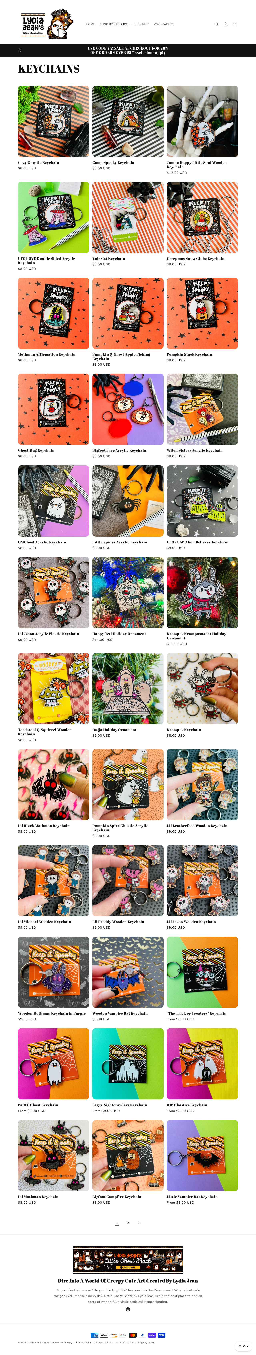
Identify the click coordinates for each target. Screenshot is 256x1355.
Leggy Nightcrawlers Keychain (119, 1105)
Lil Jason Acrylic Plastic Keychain (48, 634)
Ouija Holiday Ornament (114, 730)
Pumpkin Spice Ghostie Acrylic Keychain (120, 828)
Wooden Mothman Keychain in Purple (52, 1013)
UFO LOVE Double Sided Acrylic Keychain (46, 260)
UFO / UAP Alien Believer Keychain (198, 542)
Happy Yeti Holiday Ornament (119, 634)
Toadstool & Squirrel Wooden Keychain (45, 732)
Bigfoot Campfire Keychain (116, 1197)
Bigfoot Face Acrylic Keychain (119, 450)
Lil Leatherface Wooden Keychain (197, 826)
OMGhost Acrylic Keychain (42, 542)
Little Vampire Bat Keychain (192, 1197)
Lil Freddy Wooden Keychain (118, 922)
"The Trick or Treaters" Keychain (197, 1013)
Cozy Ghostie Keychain (38, 162)
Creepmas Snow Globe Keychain (196, 258)
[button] (115, 24)
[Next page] (138, 1222)
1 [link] (117, 1223)
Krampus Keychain (184, 730)
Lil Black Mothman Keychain (44, 826)
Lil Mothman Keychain (38, 1197)
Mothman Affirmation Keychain (47, 354)
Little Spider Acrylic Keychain (119, 542)
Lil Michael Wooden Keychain (44, 922)
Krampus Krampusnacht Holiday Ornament (196, 636)
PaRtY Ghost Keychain (38, 1105)
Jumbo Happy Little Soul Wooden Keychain (197, 164)
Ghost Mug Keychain (36, 450)
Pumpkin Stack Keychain (189, 354)
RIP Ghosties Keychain (187, 1105)
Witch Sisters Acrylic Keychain (195, 450)
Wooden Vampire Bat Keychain (120, 1013)
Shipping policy (146, 1342)
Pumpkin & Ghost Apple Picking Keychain (121, 356)
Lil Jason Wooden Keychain (191, 922)
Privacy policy (103, 1342)
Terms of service (124, 1342)
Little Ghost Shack (38, 1342)
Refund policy (83, 1342)
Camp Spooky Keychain (113, 162)
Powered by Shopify (61, 1342)
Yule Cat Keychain (108, 258)
